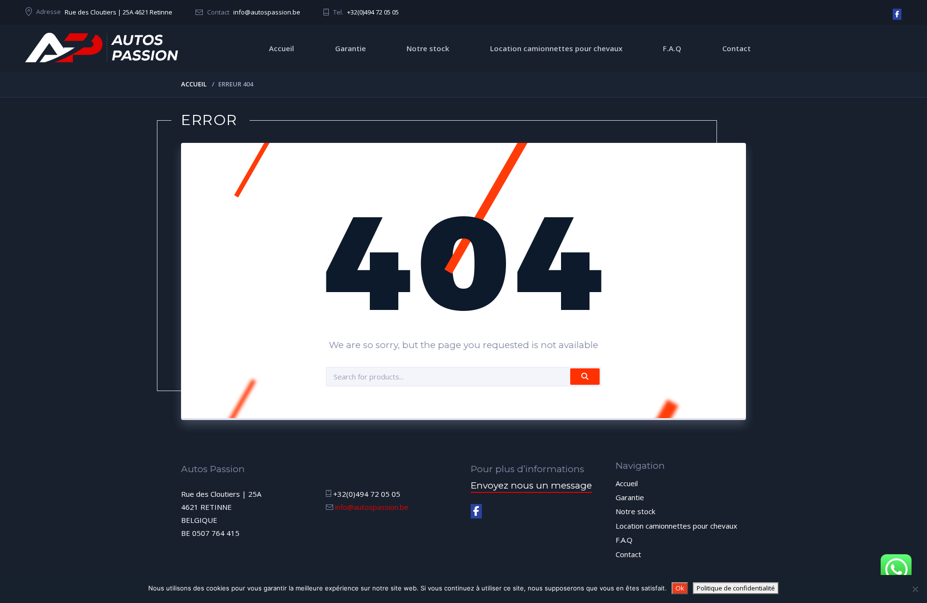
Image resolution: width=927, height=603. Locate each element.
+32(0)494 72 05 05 (373, 12)
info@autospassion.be (266, 12)
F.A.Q (672, 48)
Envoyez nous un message (531, 485)
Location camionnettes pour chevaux (556, 48)
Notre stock (428, 48)
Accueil (281, 48)
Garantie (350, 48)
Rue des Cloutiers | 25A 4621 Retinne (118, 12)
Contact (736, 48)
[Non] (915, 589)
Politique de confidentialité (736, 588)
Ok (679, 588)
